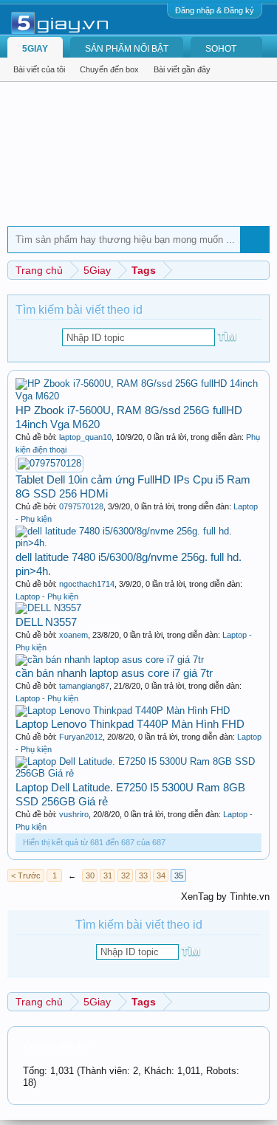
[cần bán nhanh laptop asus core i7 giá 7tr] (110, 659)
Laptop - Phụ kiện (47, 596)
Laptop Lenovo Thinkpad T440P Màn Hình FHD (130, 724)
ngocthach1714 (86, 583)
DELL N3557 (46, 622)
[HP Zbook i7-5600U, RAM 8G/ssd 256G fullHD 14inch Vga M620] (138, 396)
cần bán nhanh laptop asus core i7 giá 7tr (114, 673)
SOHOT (220, 49)
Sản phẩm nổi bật (126, 49)
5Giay (35, 49)
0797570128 (81, 506)
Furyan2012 (81, 736)
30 (90, 875)
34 (161, 875)
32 (125, 875)
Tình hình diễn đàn (56, 1046)
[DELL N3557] (48, 607)
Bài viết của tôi (39, 69)
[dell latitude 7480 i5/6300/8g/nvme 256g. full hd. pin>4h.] (138, 542)
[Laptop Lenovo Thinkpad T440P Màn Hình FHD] (123, 710)
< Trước (26, 875)
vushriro (74, 814)
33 (143, 875)
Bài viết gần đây (182, 69)
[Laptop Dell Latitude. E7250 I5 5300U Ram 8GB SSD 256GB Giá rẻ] (138, 773)
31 (107, 875)
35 (178, 875)
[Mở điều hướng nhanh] (260, 270)
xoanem (73, 634)
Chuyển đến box (109, 69)
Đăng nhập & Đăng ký (214, 10)
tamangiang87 (84, 685)
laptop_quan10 (85, 437)
